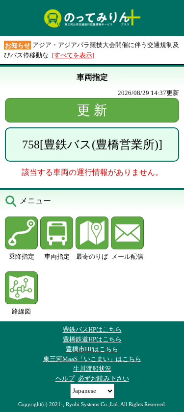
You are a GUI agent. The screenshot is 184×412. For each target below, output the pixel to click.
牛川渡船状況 (92, 368)
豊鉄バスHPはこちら (92, 329)
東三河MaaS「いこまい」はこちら (92, 359)
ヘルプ (65, 378)
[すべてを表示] (73, 55)
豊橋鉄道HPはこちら (92, 339)
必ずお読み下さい (103, 378)
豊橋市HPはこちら (92, 349)
